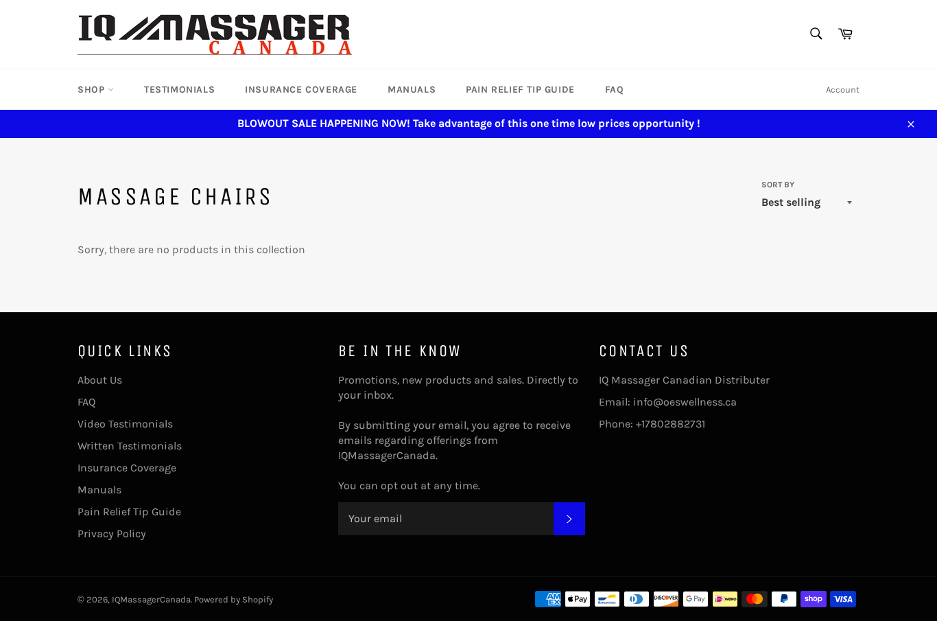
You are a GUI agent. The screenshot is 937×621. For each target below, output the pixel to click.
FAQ (614, 89)
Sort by (777, 184)
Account (842, 89)
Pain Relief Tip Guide (520, 89)
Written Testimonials (130, 445)
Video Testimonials (125, 423)
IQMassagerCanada (151, 599)
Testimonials (179, 89)
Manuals (412, 89)
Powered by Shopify (233, 599)
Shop (93, 89)
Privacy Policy (112, 533)
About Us (100, 379)
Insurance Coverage (301, 89)
